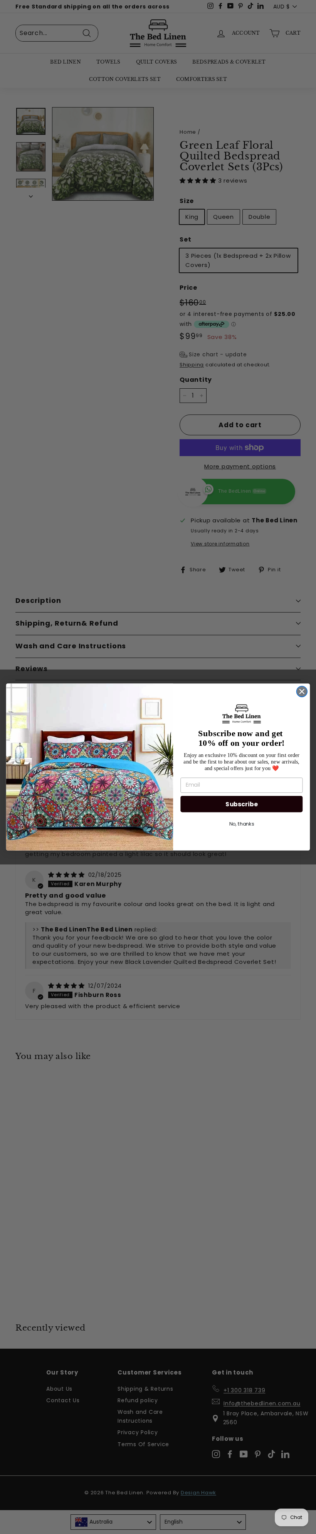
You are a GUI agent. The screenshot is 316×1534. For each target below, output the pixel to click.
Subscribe (241, 804)
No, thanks (241, 824)
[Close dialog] (302, 691)
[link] (242, 714)
